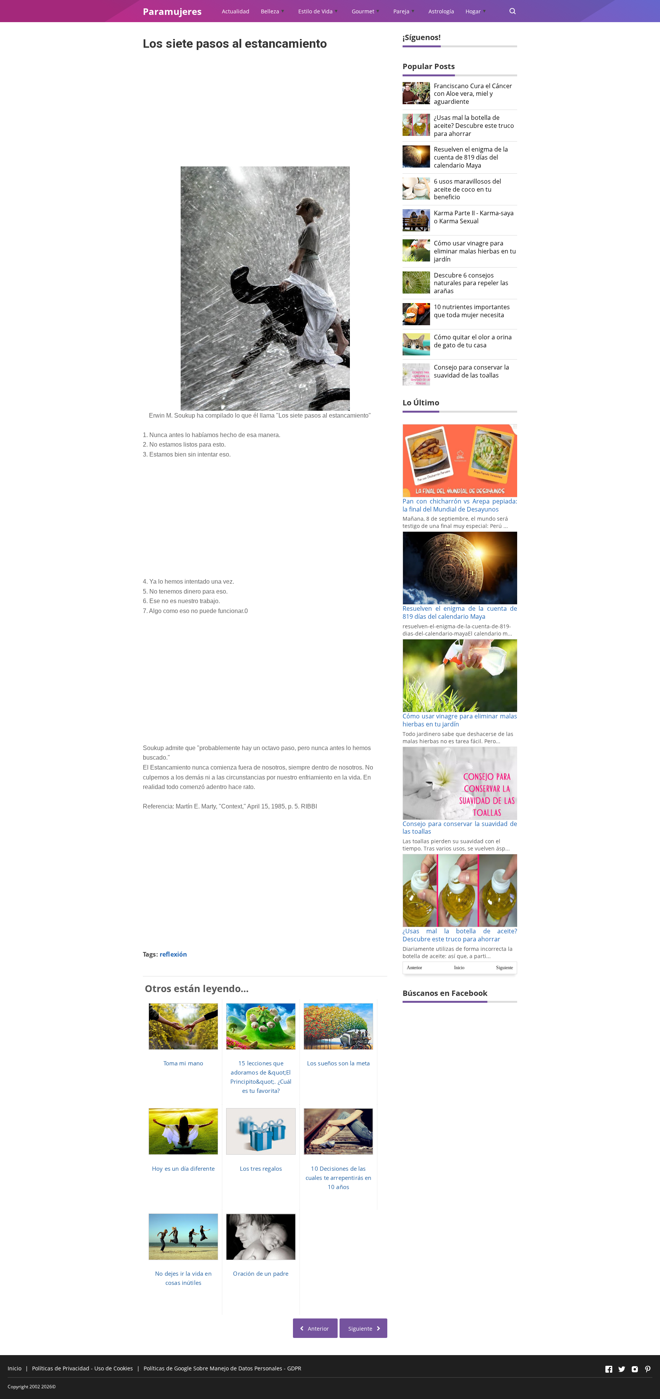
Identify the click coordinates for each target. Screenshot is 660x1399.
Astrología (441, 11)
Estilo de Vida (315, 11)
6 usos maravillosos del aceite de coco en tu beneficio (467, 189)
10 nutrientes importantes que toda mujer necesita (472, 311)
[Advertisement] (265, 106)
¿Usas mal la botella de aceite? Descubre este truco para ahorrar (474, 125)
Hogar (473, 11)
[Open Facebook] (608, 1369)
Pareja (401, 11)
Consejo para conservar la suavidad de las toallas (471, 371)
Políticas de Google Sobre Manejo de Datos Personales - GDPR (222, 1368)
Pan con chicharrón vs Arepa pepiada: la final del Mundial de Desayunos (460, 505)
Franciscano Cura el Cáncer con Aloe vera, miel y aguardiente (473, 94)
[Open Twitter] (621, 1369)
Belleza (270, 11)
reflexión (173, 954)
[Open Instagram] (634, 1369)
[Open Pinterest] (647, 1369)
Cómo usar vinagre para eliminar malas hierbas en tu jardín (475, 251)
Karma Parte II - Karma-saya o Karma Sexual (474, 217)
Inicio (459, 967)
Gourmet (363, 11)
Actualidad (235, 11)
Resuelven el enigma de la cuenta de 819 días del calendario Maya (471, 157)
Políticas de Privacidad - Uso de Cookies (82, 1368)
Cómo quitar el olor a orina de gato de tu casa (473, 341)
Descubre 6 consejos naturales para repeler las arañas (471, 283)
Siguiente (504, 967)
